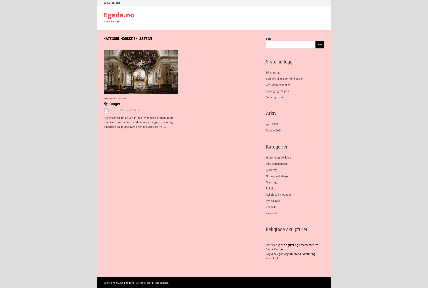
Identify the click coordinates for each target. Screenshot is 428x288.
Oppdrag (271, 182)
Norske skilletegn (115, 98)
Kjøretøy (271, 170)
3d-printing (273, 72)
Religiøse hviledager (278, 194)
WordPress (153, 282)
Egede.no (119, 14)
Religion (271, 188)
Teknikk (271, 207)
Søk (268, 39)
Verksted (271, 213)
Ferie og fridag (275, 97)
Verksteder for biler (278, 85)
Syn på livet (273, 201)
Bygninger (112, 103)
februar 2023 (274, 130)
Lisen (115, 110)
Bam (166, 282)
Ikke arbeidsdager (277, 164)
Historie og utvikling (278, 157)
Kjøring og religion (277, 91)
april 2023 (272, 124)
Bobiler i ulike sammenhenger (284, 79)
